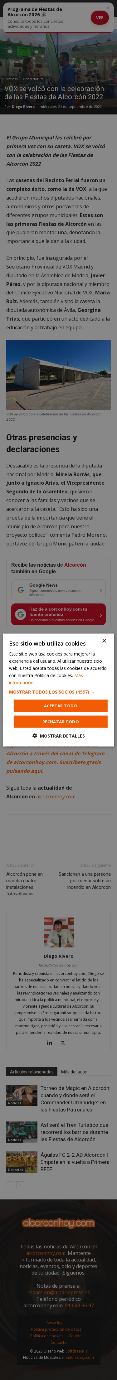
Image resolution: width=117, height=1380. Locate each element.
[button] (58, 692)
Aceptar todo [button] (60, 706)
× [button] (104, 640)
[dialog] (58, 690)
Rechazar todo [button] (60, 721)
